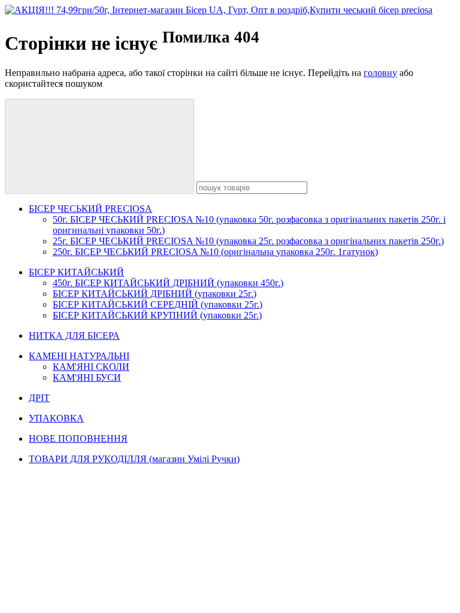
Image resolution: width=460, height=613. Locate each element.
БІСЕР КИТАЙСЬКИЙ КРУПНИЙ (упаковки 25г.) (157, 315)
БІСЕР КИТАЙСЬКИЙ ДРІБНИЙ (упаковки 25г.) (154, 294)
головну (380, 73)
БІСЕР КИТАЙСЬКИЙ (76, 272)
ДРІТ (39, 398)
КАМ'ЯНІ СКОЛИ (91, 367)
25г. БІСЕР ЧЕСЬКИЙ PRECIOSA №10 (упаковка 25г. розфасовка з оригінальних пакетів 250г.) (248, 241)
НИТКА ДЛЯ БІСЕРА (74, 335)
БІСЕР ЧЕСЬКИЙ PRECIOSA (90, 209)
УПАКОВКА (56, 418)
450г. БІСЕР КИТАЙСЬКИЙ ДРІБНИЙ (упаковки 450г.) (168, 283)
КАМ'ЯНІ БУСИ (87, 377)
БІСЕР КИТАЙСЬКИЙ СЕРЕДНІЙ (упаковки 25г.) (157, 304)
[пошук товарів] (99, 146)
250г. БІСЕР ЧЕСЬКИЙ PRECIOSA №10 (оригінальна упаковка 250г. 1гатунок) (215, 252)
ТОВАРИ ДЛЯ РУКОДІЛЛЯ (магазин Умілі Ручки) (134, 459)
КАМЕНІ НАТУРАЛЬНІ (79, 356)
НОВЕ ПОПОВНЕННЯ (78, 438)
